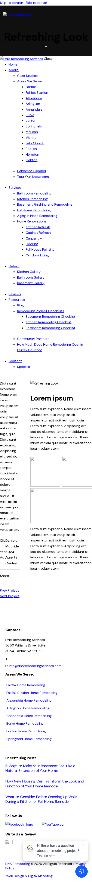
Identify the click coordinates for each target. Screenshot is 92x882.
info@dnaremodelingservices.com (35, 666)
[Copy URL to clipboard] (14, 583)
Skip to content (12, 2)
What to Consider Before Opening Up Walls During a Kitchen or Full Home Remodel (41, 799)
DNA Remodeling (17, 864)
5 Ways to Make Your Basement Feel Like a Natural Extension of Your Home (40, 768)
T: (19, 659)
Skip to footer (36, 2)
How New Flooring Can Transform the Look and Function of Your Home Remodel (44, 783)
